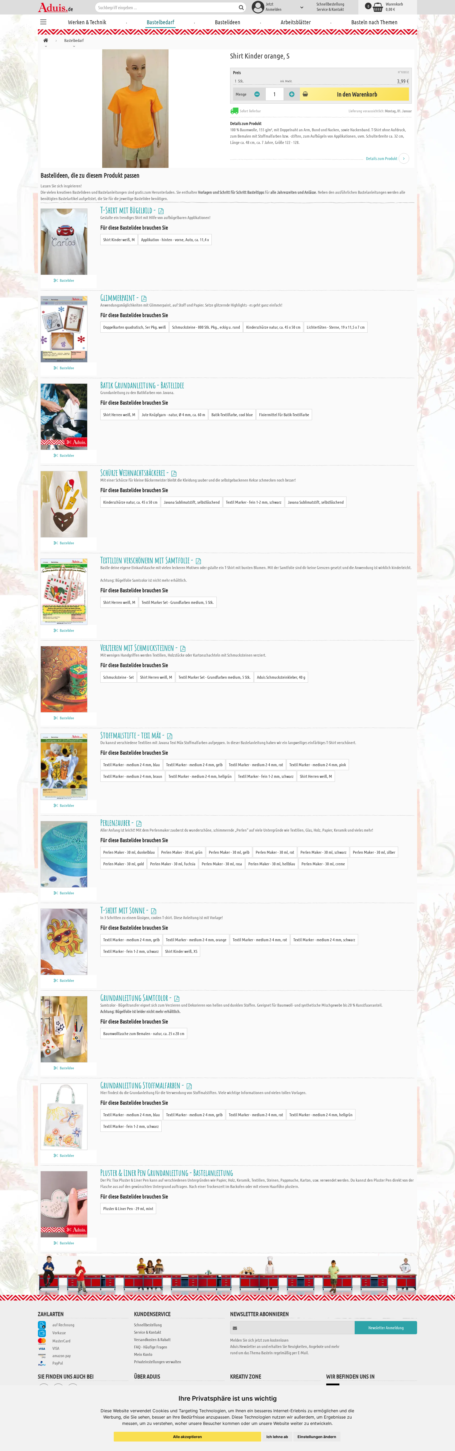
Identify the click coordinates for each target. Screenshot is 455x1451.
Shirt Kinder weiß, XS (181, 951)
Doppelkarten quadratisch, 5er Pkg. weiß (134, 326)
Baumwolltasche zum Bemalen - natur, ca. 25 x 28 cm (143, 1033)
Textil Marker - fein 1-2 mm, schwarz (253, 501)
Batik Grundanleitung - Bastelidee (142, 385)
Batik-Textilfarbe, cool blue (232, 414)
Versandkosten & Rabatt (152, 1339)
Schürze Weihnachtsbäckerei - (135, 472)
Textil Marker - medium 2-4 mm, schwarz (324, 939)
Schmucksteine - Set (118, 677)
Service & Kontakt (330, 9)
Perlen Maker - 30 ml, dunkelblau (129, 852)
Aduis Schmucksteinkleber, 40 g (281, 677)
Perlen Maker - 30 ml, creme (323, 863)
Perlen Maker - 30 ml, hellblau (271, 863)
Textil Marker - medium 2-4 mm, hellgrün (200, 776)
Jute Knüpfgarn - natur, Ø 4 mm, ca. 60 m (173, 414)
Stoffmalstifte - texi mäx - (133, 735)
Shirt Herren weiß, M (119, 414)
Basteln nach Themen (374, 21)
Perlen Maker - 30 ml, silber (374, 852)
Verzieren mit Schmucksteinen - (139, 647)
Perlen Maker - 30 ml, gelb (229, 852)
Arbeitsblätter (296, 21)
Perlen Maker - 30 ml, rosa (222, 863)
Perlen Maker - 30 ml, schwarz (323, 852)
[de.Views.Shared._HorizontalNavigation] (45, 41)
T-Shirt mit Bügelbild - (128, 210)
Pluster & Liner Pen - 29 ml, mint (128, 1208)
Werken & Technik (87, 21)
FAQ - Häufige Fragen (150, 1346)
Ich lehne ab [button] (277, 1436)
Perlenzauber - (117, 822)
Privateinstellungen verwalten (157, 1361)
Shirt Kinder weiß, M (119, 239)
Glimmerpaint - (120, 297)
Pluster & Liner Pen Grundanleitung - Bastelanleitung (166, 1172)
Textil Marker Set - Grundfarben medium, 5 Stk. (178, 602)
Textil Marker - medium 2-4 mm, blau (131, 764)
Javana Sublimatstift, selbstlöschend (192, 501)
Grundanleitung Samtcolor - (136, 997)
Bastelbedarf (160, 21)
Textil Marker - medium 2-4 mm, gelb (194, 764)
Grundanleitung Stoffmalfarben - (142, 1085)
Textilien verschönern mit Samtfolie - (147, 560)
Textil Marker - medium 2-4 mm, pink (317, 764)
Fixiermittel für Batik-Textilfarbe (284, 414)
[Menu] (43, 21)
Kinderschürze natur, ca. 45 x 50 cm (273, 326)
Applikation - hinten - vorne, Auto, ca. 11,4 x (175, 239)
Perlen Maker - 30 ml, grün (181, 852)
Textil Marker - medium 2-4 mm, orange (196, 939)
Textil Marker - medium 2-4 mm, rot (256, 764)
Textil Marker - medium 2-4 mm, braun (132, 776)
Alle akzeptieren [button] (187, 1436)
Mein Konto (143, 1354)
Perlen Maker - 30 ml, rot (275, 852)
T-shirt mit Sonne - (125, 910)
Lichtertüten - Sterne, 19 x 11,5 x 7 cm (336, 326)
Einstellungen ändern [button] (317, 1436)
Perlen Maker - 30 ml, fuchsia (172, 863)
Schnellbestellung (330, 3)
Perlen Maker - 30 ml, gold (123, 863)
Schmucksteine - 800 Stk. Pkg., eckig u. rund (206, 326)
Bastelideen (227, 21)
